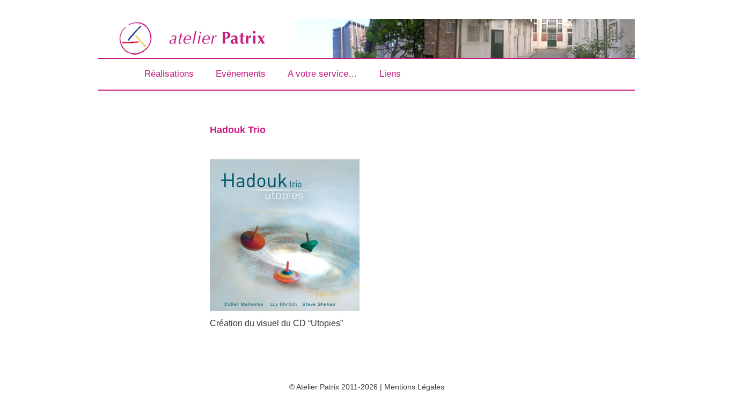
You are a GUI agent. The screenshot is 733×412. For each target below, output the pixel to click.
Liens (390, 74)
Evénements (241, 74)
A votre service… (322, 74)
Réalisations (169, 74)
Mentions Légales (414, 386)
